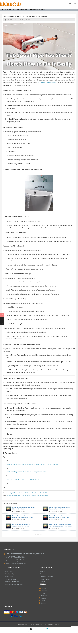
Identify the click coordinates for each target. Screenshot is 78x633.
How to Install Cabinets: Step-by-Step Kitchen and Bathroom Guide (60, 525)
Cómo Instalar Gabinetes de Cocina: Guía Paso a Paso (21, 525)
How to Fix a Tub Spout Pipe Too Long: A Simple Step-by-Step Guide (28, 495)
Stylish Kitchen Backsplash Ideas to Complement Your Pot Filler (29, 493)
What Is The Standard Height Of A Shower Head (23, 479)
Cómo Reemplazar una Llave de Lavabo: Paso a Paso (59, 508)
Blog (10, 9)
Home (6, 9)
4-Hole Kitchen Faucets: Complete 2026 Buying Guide (23, 508)
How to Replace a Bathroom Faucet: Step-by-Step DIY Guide (22, 516)
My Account (31, 630)
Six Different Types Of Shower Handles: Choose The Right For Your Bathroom (33, 464)
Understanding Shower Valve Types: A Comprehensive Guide (27, 472)
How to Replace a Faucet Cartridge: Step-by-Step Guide (59, 516)
